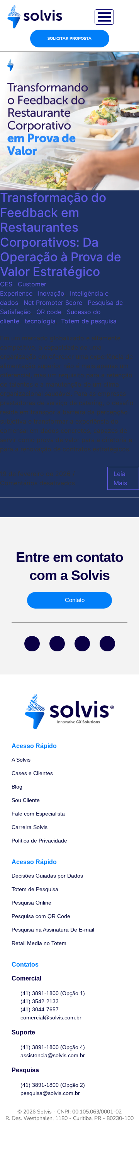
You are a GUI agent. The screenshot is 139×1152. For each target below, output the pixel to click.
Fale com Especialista (38, 814)
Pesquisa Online (31, 903)
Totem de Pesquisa (35, 889)
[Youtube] (107, 643)
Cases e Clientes (32, 773)
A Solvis (21, 760)
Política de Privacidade (39, 841)
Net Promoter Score (53, 302)
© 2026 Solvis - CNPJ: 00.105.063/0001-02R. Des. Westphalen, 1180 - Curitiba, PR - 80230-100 (69, 1115)
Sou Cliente (26, 800)
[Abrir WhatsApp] (119, 1132)
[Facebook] (32, 643)
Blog (17, 787)
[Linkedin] (57, 643)
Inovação (51, 293)
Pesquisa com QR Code (41, 916)
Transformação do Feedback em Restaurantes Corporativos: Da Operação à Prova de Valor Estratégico (60, 234)
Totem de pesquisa (89, 321)
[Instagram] (82, 643)
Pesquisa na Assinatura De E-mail (53, 930)
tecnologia (40, 321)
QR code (48, 312)
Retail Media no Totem (39, 943)
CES (6, 284)
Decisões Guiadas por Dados (47, 876)
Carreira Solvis (29, 827)
